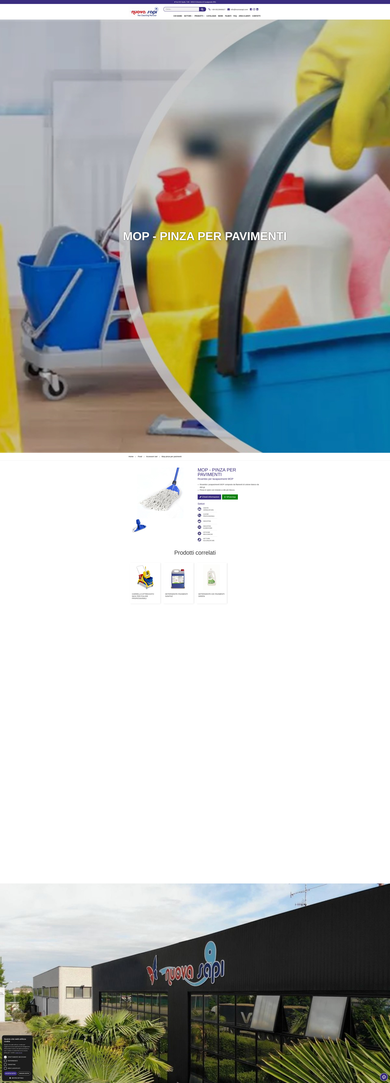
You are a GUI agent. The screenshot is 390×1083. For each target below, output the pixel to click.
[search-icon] (202, 9)
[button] (17, 1078)
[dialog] (17, 1058)
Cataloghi (211, 16)
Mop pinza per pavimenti (171, 457)
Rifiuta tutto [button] (24, 1073)
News (220, 16)
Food (140, 457)
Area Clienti (244, 16)
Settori (188, 16)
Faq (235, 16)
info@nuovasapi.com (239, 9)
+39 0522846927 (218, 9)
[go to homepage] (144, 16)
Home (131, 457)
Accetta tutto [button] (10, 1073)
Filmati (228, 16)
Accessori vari (152, 457)
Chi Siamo (177, 16)
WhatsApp (231, 497)
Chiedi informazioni (210, 497)
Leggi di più (18, 1052)
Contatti (256, 16)
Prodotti (199, 16)
